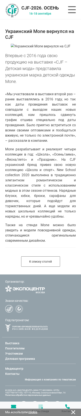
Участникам (14, 353)
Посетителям (15, 348)
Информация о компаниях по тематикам (50, 379)
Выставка (12, 343)
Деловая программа (20, 358)
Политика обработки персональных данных (28, 395)
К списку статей (40, 261)
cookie (32, 412)
